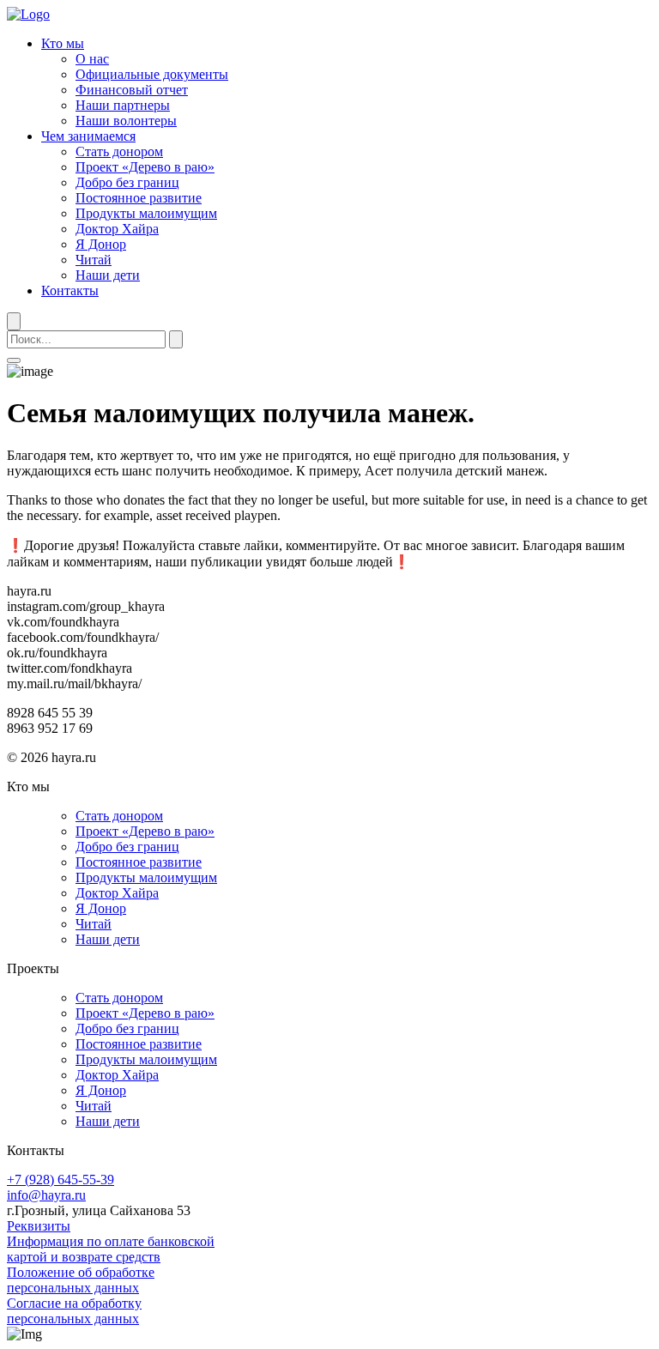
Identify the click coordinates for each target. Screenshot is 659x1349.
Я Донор (101, 244)
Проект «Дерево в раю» (145, 167)
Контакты (70, 290)
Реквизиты (38, 1226)
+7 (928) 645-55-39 (60, 1179)
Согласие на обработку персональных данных (74, 1311)
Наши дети (108, 275)
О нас (92, 58)
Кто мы (62, 43)
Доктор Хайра (117, 228)
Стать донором (119, 151)
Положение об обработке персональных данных (80, 1280)
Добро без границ (127, 182)
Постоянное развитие (139, 198)
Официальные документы (152, 74)
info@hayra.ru (46, 1195)
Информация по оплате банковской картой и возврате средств (111, 1249)
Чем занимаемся (88, 136)
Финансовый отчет (132, 89)
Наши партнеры (123, 105)
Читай (94, 259)
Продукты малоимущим (146, 213)
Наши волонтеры (126, 120)
